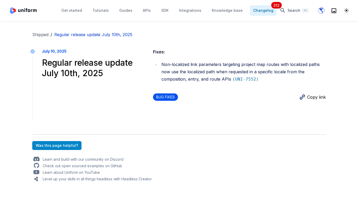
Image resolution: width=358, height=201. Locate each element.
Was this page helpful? (57, 145)
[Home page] (23, 10)
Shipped (40, 34)
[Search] (334, 10)
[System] (346, 10)
